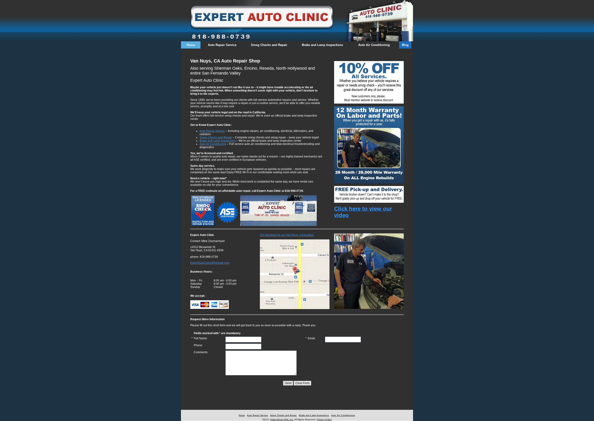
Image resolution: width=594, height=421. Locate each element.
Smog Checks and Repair (269, 45)
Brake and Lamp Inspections (322, 45)
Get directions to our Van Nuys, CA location (287, 235)
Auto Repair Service (222, 45)
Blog (405, 45)
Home (191, 45)
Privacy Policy (324, 419)
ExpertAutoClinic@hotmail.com (209, 262)
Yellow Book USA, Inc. (282, 419)
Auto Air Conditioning (374, 45)
